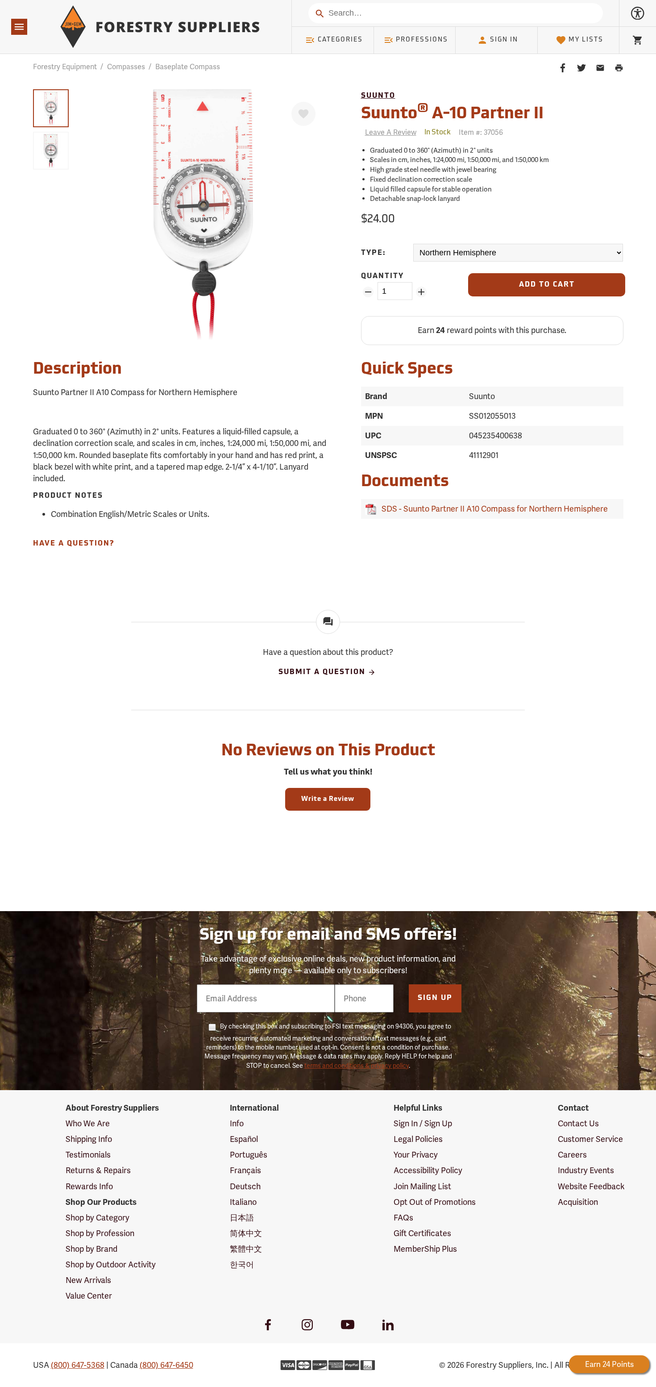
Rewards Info (89, 1186)
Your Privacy (416, 1155)
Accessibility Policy (428, 1170)
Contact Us (578, 1123)
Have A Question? (73, 543)
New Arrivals (88, 1280)
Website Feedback (591, 1186)
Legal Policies (418, 1139)
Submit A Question (321, 672)
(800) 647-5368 (77, 1365)
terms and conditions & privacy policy (356, 1066)
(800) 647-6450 (166, 1365)
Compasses (126, 66)
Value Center (89, 1296)
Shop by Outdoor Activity (111, 1264)
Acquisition (578, 1202)
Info (237, 1123)
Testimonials (88, 1155)
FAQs (403, 1217)
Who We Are (88, 1123)
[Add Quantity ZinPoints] (421, 292)
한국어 (242, 1264)
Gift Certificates (422, 1233)
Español (244, 1139)
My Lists (586, 40)
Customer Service (590, 1139)
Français (245, 1170)
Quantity (382, 276)
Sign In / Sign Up (423, 1123)
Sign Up (435, 998)
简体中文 (246, 1233)
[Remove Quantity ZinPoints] (368, 292)
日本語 (242, 1217)
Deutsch (245, 1186)
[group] (51, 108)
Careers (572, 1155)
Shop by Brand (91, 1249)
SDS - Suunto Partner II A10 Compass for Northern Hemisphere (493, 509)
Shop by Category (97, 1217)
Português (248, 1155)
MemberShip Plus (425, 1249)
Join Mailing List (422, 1186)
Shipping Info (89, 1139)
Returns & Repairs (98, 1170)
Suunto (378, 96)
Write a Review (327, 799)
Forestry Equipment (65, 66)
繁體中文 (246, 1249)
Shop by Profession (100, 1233)
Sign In (504, 40)
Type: (373, 253)
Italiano (243, 1202)
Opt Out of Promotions (435, 1202)
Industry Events (586, 1170)
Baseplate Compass (187, 66)
